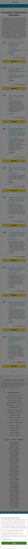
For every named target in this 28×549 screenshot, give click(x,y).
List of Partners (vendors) (6, 539)
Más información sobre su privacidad (18, 527)
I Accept (14, 543)
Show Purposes (14, 546)
